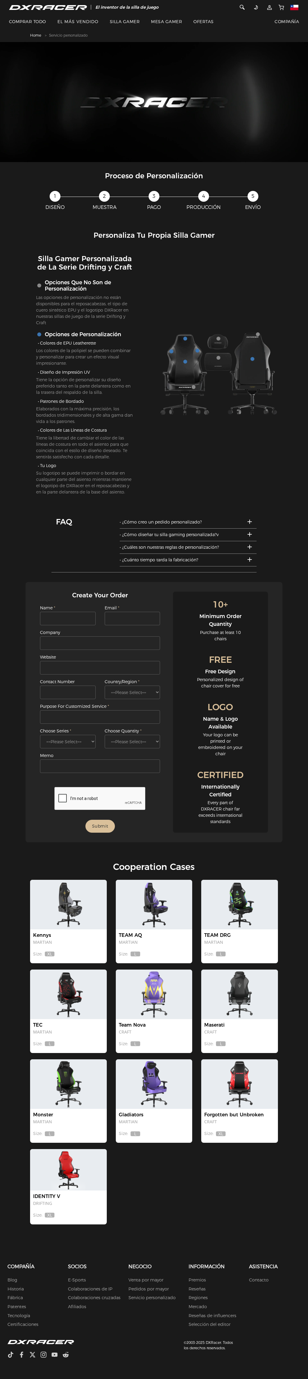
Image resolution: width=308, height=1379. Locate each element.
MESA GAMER (166, 21)
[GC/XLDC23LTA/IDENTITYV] (68, 1169)
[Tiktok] (13, 1355)
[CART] (281, 7)
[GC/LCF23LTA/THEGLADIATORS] (154, 1084)
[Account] (269, 7)
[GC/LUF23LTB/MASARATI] (239, 994)
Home (35, 35)
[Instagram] (45, 1355)
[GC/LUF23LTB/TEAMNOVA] (154, 994)
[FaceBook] (23, 1355)
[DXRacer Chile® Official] (48, 7)
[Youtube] (57, 1355)
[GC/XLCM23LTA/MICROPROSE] (239, 1084)
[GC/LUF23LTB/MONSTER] (68, 1084)
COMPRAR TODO (27, 21)
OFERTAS (203, 21)
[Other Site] (295, 7)
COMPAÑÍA (287, 21)
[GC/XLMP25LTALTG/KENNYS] (68, 904)
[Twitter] (34, 1355)
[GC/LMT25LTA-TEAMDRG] (239, 904)
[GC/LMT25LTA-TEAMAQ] (154, 904)
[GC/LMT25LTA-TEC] (68, 994)
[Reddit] (68, 1355)
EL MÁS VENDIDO (77, 21)
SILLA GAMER (125, 21)
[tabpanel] (154, 102)
